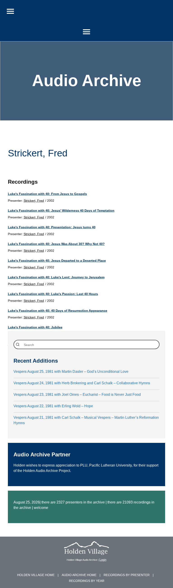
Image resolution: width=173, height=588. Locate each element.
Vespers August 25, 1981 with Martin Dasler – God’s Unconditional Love (71, 371)
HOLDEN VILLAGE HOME (36, 575)
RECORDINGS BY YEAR (86, 581)
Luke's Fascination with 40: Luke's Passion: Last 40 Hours (53, 294)
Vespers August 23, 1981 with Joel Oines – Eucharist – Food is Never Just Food (77, 394)
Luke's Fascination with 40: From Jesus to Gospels (47, 194)
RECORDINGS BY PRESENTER (127, 575)
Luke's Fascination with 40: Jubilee (35, 327)
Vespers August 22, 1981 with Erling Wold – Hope (53, 406)
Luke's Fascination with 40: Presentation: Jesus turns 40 (52, 227)
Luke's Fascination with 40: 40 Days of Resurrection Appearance (57, 310)
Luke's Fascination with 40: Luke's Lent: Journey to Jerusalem (56, 277)
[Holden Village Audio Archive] (86, 552)
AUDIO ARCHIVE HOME (79, 575)
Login (102, 559)
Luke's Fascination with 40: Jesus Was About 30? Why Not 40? (56, 244)
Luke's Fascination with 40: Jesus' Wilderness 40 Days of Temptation (61, 210)
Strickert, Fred (34, 200)
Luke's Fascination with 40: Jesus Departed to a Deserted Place (57, 260)
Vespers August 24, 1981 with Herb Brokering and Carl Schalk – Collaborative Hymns (82, 383)
